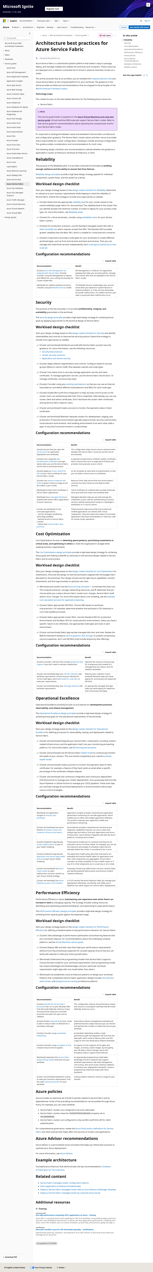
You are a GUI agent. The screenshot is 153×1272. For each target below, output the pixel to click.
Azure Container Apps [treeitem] (15, 94)
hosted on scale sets (69, 679)
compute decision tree (101, 78)
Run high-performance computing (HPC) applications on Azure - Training (66, 1215)
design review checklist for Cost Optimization (92, 571)
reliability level (79, 202)
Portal (123, 27)
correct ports (42, 452)
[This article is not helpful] (146, 75)
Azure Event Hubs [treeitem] (14, 127)
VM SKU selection (71, 674)
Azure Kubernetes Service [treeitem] (17, 153)
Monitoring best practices (84, 747)
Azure (44, 35)
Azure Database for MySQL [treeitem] (17, 107)
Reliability (128, 40)
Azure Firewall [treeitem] (12, 140)
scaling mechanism (52, 1082)
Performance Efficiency (133, 52)
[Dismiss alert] (148, 5)
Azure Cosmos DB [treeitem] (14, 98)
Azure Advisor (66, 1153)
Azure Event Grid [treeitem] (13, 123)
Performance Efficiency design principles (58, 911)
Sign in (147, 21)
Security (127, 43)
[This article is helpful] (144, 75)
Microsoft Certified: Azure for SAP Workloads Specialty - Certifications (65, 1230)
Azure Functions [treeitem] (13, 149)
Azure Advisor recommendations (131, 59)
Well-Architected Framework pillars (51, 88)
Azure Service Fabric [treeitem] (15, 184)
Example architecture (132, 64)
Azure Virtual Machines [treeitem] (16, 204)
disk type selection (71, 686)
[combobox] (16, 38)
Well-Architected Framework (61, 35)
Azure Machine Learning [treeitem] (16, 171)
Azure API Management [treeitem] (16, 72)
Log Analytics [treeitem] (12, 166)
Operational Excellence (133, 49)
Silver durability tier (48, 229)
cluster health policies (46, 844)
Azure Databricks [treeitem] (13, 103)
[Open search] (141, 21)
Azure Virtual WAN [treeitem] (14, 213)
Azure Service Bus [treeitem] (14, 179)
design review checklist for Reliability (88, 190)
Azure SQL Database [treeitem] (15, 188)
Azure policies (129, 55)
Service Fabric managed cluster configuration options (64, 1183)
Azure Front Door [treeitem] (13, 145)
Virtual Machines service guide (69, 942)
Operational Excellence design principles (58, 713)
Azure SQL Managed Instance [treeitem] (15, 194)
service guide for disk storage (79, 635)
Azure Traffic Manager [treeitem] (16, 200)
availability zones (89, 217)
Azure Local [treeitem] (11, 162)
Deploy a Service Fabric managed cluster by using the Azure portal (70, 1193)
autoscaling (54, 1021)
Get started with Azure (139, 27)
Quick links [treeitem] (11, 68)
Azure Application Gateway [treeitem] (17, 76)
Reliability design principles (48, 174)
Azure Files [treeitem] (11, 136)
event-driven (45, 981)
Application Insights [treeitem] (15, 81)
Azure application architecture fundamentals (60, 1186)
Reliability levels (76, 212)
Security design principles (51, 317)
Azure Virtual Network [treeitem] (15, 208)
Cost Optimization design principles (56, 552)
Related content (130, 67)
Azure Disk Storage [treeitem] (14, 118)
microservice (108, 978)
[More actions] (115, 35)
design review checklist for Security (88, 333)
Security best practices (52, 351)
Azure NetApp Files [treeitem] (14, 175)
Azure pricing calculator (79, 586)
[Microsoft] (4, 20)
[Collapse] (30, 33)
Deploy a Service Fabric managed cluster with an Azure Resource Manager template (78, 1189)
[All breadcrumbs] (38, 35)
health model (87, 753)
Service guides (81, 35)
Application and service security (56, 358)
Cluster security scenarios (53, 355)
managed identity (58, 497)
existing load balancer (76, 384)
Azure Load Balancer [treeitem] (15, 158)
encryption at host (64, 1045)
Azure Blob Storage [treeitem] (14, 90)
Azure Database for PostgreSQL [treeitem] (14, 112)
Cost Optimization (131, 46)
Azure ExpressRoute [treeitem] (15, 132)
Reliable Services (59, 287)
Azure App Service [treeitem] (14, 85)
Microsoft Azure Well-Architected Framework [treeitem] (14, 44)
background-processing (67, 981)
